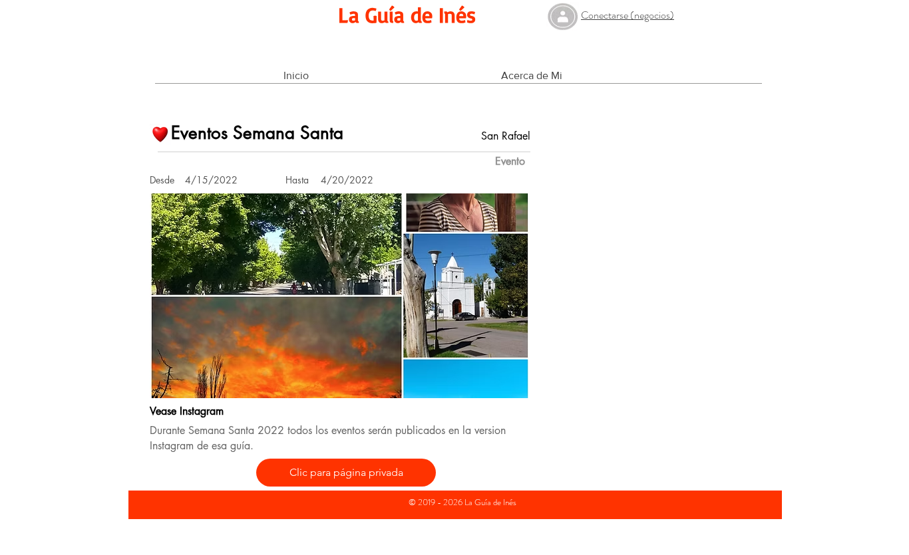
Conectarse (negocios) (627, 15)
